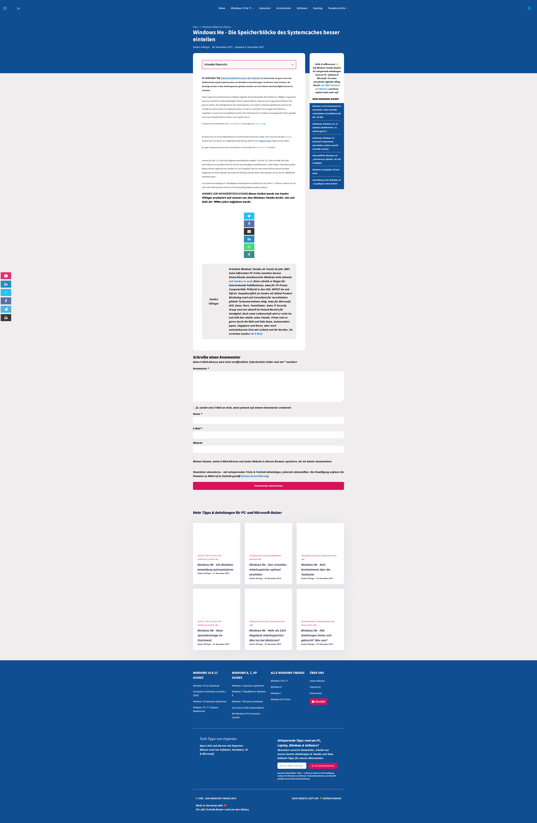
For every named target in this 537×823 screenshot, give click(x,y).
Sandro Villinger (201, 47)
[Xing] (249, 254)
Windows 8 (276, 686)
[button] (318, 701)
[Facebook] (6, 300)
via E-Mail (256, 333)
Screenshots (283, 8)
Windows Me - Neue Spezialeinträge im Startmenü (210, 635)
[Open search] (529, 8)
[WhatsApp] (249, 246)
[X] (6, 292)
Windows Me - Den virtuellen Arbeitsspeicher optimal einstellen (268, 569)
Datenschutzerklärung (254, 476)
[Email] (6, 275)
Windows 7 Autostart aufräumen (248, 685)
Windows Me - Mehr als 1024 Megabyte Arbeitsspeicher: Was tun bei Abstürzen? (267, 635)
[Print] (6, 317)
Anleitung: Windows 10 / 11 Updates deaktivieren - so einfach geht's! (325, 128)
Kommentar (201, 368)
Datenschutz (316, 693)
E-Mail (197, 428)
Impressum (315, 686)
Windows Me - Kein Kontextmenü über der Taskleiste (316, 569)
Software (302, 8)
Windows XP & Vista (280, 699)
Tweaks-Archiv (336, 8)
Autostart (265, 8)
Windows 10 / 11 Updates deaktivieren (205, 709)
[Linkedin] (6, 284)
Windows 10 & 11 (241, 8)
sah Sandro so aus (240, 281)
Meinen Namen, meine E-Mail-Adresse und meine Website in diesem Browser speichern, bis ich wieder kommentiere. (262, 461)
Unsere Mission (317, 680)
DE (18, 8)
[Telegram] (6, 309)
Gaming (317, 8)
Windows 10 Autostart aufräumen (209, 701)
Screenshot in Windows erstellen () (209, 693)
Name (197, 414)
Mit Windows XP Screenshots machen (246, 715)
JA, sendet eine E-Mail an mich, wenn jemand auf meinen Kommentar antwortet (243, 407)
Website (197, 442)
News (222, 8)
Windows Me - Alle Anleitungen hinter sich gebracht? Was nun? (316, 635)
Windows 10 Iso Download (206, 685)
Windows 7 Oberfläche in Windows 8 (249, 693)
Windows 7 (276, 693)
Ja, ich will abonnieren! (322, 766)
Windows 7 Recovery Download (247, 701)
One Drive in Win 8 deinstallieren (248, 707)
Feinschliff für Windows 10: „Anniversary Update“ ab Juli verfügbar (326, 159)
